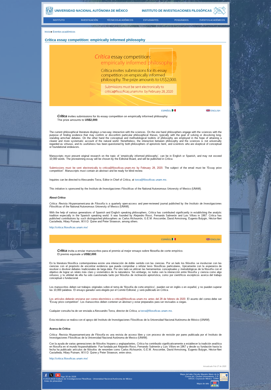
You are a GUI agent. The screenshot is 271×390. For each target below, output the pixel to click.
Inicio (47, 31)
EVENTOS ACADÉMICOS (212, 20)
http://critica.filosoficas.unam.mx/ (68, 227)
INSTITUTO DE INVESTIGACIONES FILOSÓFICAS (177, 10)
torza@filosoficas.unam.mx (150, 179)
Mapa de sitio (203, 383)
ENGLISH (215, 110)
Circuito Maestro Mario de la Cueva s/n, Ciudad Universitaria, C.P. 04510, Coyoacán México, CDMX (202, 376)
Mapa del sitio (186, 374)
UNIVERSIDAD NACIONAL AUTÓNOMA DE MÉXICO (91, 10)
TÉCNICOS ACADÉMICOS (120, 20)
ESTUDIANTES (150, 20)
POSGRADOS (181, 20)
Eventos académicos (64, 31)
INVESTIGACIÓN (89, 20)
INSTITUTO (59, 20)
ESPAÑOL (166, 110)
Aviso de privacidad (53, 381)
